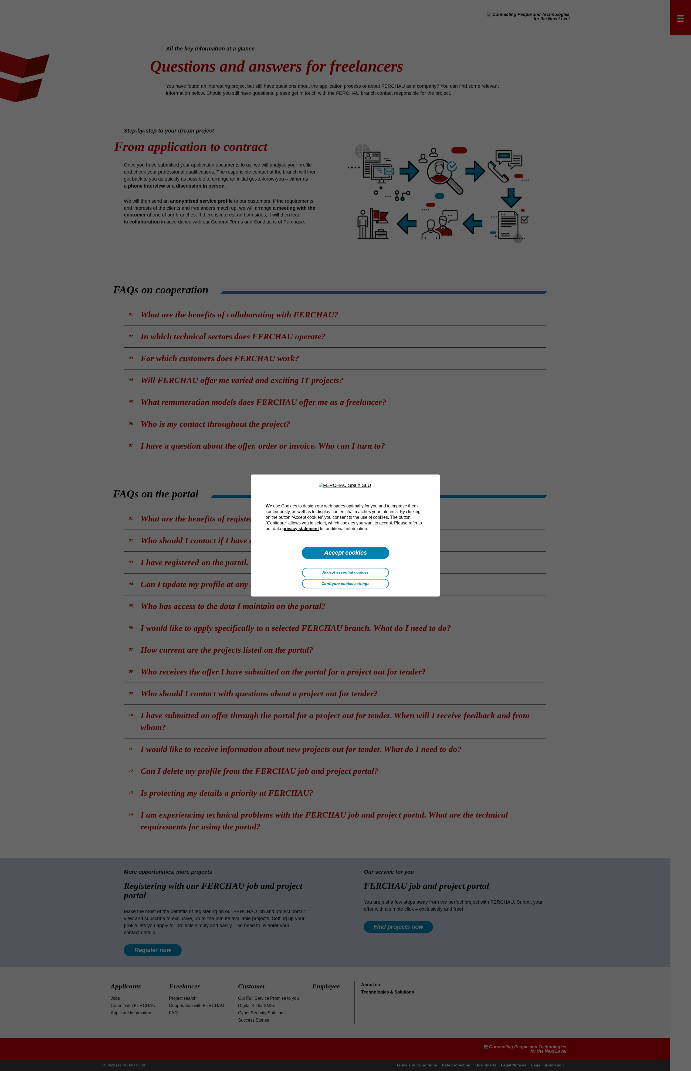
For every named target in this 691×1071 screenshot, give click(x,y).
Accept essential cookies (345, 572)
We (269, 505)
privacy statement (300, 528)
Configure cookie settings (345, 583)
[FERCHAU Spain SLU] (345, 485)
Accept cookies (345, 552)
